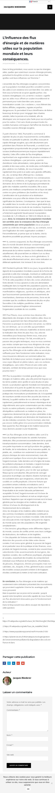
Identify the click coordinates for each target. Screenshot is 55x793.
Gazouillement (9, 663)
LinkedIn (13, 663)
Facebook (4, 663)
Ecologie (25, 63)
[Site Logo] (15, 7)
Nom (9, 735)
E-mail (10, 745)
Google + (18, 663)
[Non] (51, 783)
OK (28, 789)
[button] (49, 7)
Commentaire (13, 710)
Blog (20, 63)
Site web (10, 755)
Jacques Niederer (9, 63)
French (35, 2)
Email (23, 663)
